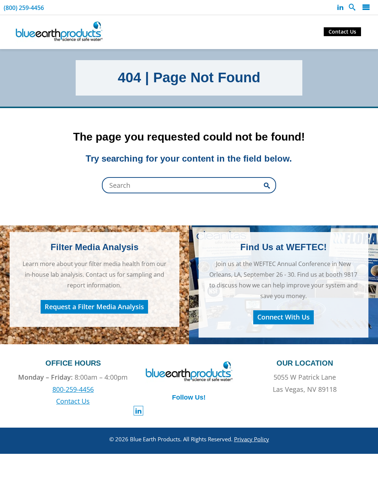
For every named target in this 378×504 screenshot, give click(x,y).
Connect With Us (283, 317)
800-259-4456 (73, 389)
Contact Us (342, 31)
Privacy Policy (251, 439)
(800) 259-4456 (24, 8)
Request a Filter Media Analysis (94, 306)
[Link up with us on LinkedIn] (340, 7)
